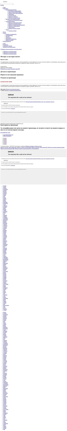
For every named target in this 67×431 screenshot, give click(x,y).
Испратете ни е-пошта (5, 68)
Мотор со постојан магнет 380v (7, 148)
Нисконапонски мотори (11, 9)
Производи (5, 8)
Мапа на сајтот (38, 146)
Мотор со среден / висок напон (24, 147)
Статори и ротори (12, 30)
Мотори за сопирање (13, 16)
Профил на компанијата (11, 34)
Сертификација (9, 35)
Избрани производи (30, 146)
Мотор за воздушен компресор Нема (56, 147)
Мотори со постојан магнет (14, 23)
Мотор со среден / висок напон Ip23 (39, 147)
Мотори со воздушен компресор (15, 13)
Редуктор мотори (12, 15)
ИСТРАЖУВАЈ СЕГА (5, 132)
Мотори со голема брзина (14, 26)
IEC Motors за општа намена (14, 10)
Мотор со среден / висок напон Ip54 (23, 148)
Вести (4, 32)
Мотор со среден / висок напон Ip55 (9, 147)
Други (7, 29)
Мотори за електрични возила (15, 22)
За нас (4, 33)
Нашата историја (9, 40)
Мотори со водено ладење (14, 28)
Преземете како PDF (15, 68)
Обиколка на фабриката (11, 39)
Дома (4, 7)
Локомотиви (11, 14)
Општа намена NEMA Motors (14, 12)
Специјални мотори (10, 21)
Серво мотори (11, 27)
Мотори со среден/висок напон (13, 19)
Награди (8, 36)
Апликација (8, 37)
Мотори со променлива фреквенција (16, 25)
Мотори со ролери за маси (14, 17)
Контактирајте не (7, 41)
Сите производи (35, 148)
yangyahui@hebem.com (8, 134)
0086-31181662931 (7, 135)
